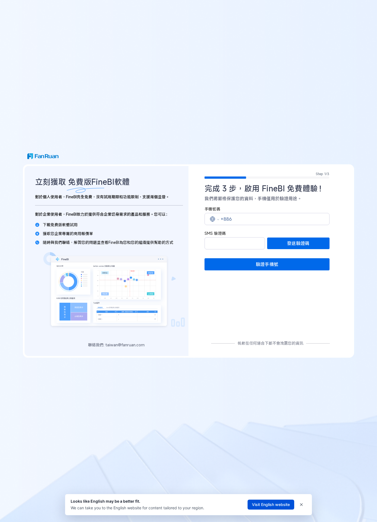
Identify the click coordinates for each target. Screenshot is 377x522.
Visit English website (271, 504)
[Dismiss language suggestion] (301, 505)
